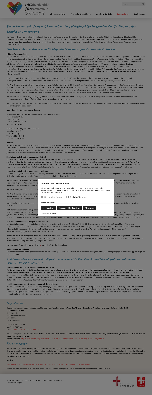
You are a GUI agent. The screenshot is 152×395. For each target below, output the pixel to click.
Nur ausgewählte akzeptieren (69, 208)
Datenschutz (54, 213)
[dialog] (76, 197)
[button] (67, 197)
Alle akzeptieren (48, 208)
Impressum (45, 213)
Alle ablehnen (90, 208)
